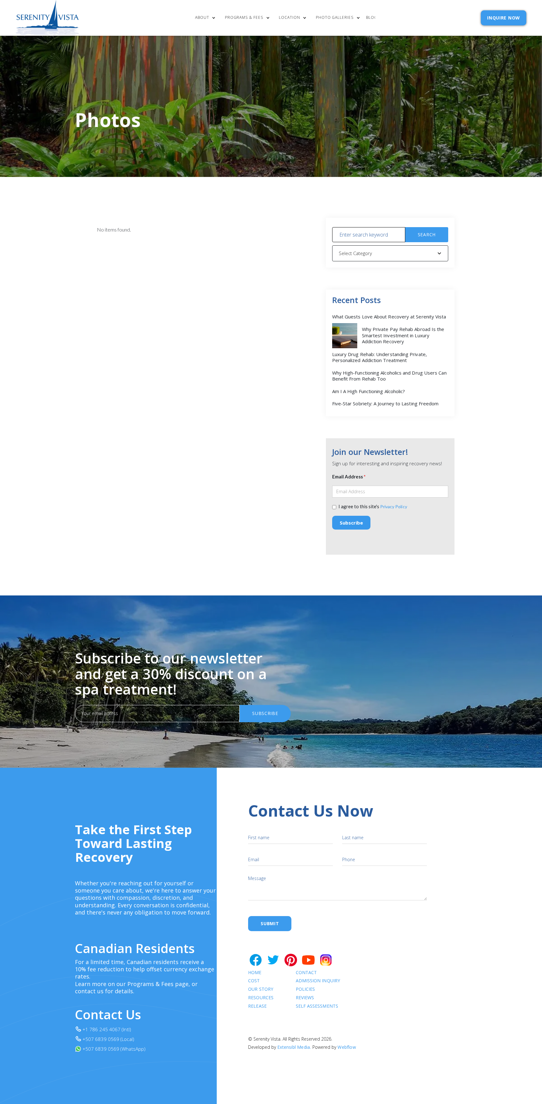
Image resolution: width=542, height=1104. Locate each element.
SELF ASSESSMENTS (317, 1006)
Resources (261, 997)
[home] (48, 18)
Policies (305, 989)
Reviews (305, 997)
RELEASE (257, 1006)
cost (254, 981)
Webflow (346, 1047)
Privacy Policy (393, 506)
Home (254, 972)
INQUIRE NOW (503, 18)
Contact (306, 972)
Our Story (260, 989)
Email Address (349, 476)
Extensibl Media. (294, 1047)
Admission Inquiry (318, 981)
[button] (207, 18)
